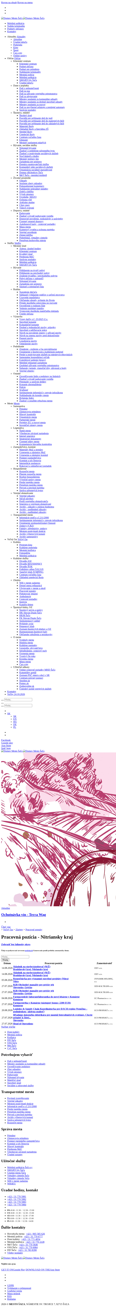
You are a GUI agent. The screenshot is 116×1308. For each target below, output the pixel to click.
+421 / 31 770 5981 (16, 1196)
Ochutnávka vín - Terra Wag (23, 915)
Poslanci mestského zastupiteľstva (23, 1141)
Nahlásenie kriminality (30, 72)
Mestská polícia (26, 74)
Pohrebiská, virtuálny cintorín (33, 237)
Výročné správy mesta (30, 479)
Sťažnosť (23, 390)
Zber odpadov (14, 1069)
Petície (22, 387)
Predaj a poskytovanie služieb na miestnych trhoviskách (45, 354)
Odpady (23, 180)
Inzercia (23, 602)
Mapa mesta (25, 227)
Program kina (25, 544)
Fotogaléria (24, 553)
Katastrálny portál (27, 672)
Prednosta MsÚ (26, 256)
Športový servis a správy (31, 610)
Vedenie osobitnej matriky (31, 308)
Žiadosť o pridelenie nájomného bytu (37, 150)
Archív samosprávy (28, 536)
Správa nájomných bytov (31, 490)
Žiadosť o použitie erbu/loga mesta (35, 400)
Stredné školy (25, 131)
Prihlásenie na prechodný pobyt (34, 273)
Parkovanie (24, 213)
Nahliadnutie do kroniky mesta (34, 395)
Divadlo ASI (25, 561)
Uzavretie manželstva (29, 297)
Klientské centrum (28, 64)
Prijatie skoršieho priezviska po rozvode (38, 303)
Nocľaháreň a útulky (29, 156)
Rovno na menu (25, 2)
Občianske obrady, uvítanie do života (37, 300)
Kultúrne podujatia (28, 547)
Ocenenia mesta (26, 653)
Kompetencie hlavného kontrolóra (35, 444)
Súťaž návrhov (26, 498)
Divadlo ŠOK (26, 566)
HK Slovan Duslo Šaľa (30, 612)
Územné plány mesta (29, 441)
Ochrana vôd (25, 199)
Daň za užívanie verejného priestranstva (38, 93)
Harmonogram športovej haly (33, 631)
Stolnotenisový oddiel (29, 621)
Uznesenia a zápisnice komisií (33, 455)
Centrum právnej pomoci (31, 678)
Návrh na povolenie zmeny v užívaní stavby (40, 333)
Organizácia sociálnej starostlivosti (35, 169)
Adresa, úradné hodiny (30, 248)
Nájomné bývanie (27, 148)
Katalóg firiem (26, 604)
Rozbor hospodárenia (29, 477)
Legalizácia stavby (28, 341)
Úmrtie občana (26, 314)
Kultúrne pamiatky (28, 645)
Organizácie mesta (28, 417)
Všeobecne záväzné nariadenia (34, 433)
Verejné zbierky (26, 371)
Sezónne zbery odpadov (30, 183)
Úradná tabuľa (20, 42)
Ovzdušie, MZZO (28, 197)
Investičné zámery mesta (31, 425)
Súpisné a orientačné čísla (31, 286)
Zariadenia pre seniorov (30, 161)
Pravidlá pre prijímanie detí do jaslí (35, 118)
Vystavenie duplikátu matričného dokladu (39, 311)
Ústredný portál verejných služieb (35, 689)
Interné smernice (27, 436)
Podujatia (17, 44)
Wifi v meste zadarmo (29, 583)
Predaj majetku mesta (29, 482)
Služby (17, 243)
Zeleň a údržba (26, 191)
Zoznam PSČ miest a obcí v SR (34, 675)
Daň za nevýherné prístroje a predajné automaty (42, 107)
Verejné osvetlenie (28, 232)
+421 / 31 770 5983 (16, 1202)
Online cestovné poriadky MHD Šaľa (37, 669)
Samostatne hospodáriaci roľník (34, 357)
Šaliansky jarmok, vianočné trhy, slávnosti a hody (42, 368)
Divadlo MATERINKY (30, 564)
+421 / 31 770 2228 (35, 1242)
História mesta (26, 642)
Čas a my (17, 53)
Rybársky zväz (26, 623)
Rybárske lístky (26, 398)
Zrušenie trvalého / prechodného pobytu (38, 275)
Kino (15, 47)
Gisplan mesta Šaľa (16, 1173)
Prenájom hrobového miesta (32, 240)
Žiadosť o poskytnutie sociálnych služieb (38, 153)
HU (15, 721)
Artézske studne (27, 202)
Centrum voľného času (30, 137)
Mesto (17, 403)
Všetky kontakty (15, 1253)
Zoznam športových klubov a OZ (35, 629)
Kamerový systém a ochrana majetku (37, 229)
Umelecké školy (27, 134)
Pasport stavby (26, 338)
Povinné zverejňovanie (18, 1098)
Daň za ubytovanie (28, 96)
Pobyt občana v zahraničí (31, 278)
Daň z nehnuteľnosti (29, 88)
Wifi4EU (11, 1183)
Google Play (13, 1269)
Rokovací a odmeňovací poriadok (35, 466)
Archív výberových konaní (32, 534)
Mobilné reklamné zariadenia (33, 362)
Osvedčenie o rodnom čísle (32, 305)
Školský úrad (25, 115)
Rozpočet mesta (26, 471)
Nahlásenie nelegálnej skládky (33, 189)
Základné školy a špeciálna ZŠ (33, 129)
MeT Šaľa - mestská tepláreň (33, 175)
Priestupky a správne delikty (32, 381)
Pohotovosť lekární (28, 593)
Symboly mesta (26, 640)
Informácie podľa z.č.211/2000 (34, 517)
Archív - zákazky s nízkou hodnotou (36, 506)
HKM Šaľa (24, 615)
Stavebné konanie (27, 322)
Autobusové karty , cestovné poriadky (37, 224)
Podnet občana (26, 66)
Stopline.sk (24, 680)
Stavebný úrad (14, 1083)
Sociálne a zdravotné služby (20, 1085)
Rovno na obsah (9, 2)
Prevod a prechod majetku (31, 487)
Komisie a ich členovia (30, 460)
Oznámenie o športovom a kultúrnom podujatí (41, 352)
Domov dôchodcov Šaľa (31, 172)
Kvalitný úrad (25, 254)
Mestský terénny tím (29, 159)
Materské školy (26, 126)
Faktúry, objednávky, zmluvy (33, 528)
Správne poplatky (27, 110)
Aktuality (21, 36)
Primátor (23, 409)
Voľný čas (22, 539)
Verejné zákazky (27, 496)
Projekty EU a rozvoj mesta (32, 422)
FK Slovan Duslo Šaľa (30, 618)
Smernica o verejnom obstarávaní (35, 504)
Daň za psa (24, 91)
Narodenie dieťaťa (28, 292)
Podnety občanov (15, 28)
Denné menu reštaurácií (30, 585)
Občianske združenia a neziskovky (35, 634)
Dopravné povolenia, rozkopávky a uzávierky (41, 218)
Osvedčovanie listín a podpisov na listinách (39, 376)
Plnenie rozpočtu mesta (30, 474)
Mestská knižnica (27, 550)
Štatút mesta (25, 430)
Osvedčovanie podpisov (18, 1066)
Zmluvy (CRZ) (26, 525)
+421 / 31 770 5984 (16, 1204)
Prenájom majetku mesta (31, 485)
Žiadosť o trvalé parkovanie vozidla (36, 216)
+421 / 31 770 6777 (33, 1236)
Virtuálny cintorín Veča (18, 1178)
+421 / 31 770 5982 (16, 1199)
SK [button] (8, 713)
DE (15, 724)
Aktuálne (17, 39)
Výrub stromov (26, 194)
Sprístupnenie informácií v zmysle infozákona (41, 392)
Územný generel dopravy (31, 221)
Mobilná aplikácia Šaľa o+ (20, 1167)
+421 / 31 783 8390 (27, 1250)
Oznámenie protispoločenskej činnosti (37, 523)
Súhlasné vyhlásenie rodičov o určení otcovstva (41, 294)
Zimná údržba (26, 235)
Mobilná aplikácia (15, 23)
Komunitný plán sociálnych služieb (36, 167)
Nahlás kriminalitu (16, 26)
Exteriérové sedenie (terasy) (32, 360)
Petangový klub (26, 626)
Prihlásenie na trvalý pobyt (32, 270)
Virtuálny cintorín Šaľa (18, 1175)
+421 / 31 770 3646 (28, 1244)
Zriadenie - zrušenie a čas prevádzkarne (38, 349)
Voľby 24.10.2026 (16, 694)
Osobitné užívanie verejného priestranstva (39, 365)
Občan (17, 58)
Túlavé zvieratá (26, 208)
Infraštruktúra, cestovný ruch (33, 650)
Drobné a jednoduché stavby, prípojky (37, 327)
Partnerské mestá (27, 419)
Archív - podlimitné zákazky (33, 509)
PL (14, 727)
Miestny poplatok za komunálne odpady (38, 99)
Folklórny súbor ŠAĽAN (31, 569)
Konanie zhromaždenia (30, 384)
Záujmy (19, 929)
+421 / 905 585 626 (35, 1234)
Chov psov (24, 205)
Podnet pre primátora (29, 69)
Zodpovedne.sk (26, 686)
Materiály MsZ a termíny (31, 449)
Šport (15, 50)
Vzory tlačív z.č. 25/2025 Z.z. (33, 319)
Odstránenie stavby (28, 343)
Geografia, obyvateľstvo (31, 648)
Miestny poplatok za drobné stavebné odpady (41, 102)
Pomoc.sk (24, 683)
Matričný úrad (14, 1080)
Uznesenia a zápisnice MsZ (32, 452)
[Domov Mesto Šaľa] (22, 751)
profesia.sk (29, 950)
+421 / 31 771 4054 (30, 1239)
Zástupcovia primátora (30, 411)
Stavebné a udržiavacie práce (33, 330)
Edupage (23, 140)
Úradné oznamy (15, 1154)
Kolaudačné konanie (29, 324)
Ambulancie (25, 596)
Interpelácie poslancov (30, 463)
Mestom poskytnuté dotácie (32, 531)
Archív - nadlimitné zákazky (32, 512)
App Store (43, 1269)
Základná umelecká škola (31, 577)
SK (14, 716)
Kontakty (11, 31)
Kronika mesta (26, 659)
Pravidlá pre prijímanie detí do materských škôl (41, 121)
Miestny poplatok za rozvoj (32, 104)
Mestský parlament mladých (32, 142)
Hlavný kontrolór (27, 414)
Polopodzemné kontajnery (31, 186)
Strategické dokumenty (30, 439)
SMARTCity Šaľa (28, 80)
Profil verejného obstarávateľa (33, 501)
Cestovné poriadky (28, 599)
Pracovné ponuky (27, 591)
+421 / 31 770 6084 (28, 1247)
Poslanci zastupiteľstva (30, 458)
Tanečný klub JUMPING (31, 572)
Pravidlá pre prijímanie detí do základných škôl (41, 123)
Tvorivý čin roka (27, 656)
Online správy (20, 55)
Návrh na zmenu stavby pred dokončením (39, 335)
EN (15, 719)
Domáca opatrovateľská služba (34, 164)
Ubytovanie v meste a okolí (32, 588)
